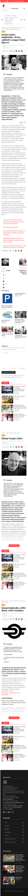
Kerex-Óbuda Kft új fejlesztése (6, 321)
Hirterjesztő (15, 17)
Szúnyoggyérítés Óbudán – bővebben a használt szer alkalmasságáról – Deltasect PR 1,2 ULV (20, 857)
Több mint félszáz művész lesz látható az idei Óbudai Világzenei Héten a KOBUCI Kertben (20, 868)
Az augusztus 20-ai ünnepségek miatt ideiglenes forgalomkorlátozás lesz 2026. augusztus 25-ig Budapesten (13, 221)
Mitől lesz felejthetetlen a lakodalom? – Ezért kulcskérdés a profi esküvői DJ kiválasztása (20, 416)
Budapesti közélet (9, 23)
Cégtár (6, 19)
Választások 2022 (9, 20)
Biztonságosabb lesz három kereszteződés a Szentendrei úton (20, 321)
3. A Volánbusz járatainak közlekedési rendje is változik (14, 658)
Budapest (13, 15)
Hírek (7, 27)
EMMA (9, 687)
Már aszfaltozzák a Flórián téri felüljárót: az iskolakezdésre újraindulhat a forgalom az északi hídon (14, 232)
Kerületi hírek (8, 22)
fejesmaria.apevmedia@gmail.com (14, 802)
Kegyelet (11, 19)
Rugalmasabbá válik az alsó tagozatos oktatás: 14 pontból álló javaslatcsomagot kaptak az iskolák (13, 239)
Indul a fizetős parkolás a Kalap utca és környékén (7, 306)
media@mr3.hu (10, 799)
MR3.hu (11, 809)
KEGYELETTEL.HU (7, 502)
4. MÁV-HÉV (6, 662)
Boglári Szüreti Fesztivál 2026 (10, 227)
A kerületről (7, 15)
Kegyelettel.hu (6, 96)
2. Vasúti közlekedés (8, 654)
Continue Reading (14, 545)
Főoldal (3, 27)
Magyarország (8, 17)
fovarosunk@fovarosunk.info (15, 805)
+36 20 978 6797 (17, 807)
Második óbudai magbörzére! (19, 877)
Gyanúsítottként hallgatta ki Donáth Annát (20, 336)
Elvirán (11, 692)
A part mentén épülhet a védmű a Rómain (20, 294)
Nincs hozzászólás (12, 45)
